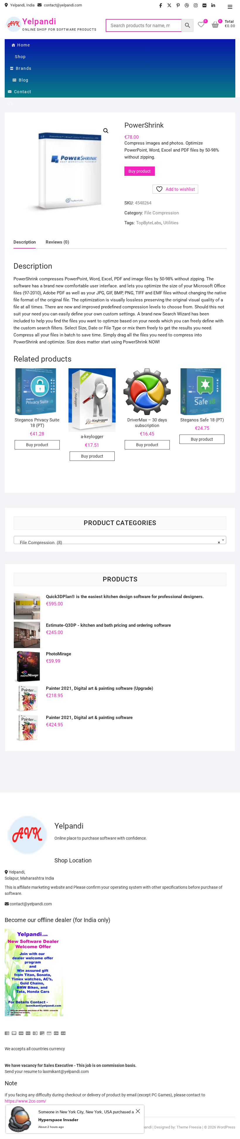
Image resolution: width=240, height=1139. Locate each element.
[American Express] (7, 1031)
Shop (20, 56)
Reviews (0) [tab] (57, 242)
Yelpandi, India (22, 5)
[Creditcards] (49, 1031)
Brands (23, 68)
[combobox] (120, 540)
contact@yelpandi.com (62, 5)
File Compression (161, 213)
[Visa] (21, 1031)
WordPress (226, 1127)
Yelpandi (39, 21)
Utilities (171, 222)
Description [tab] (24, 242)
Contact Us (19, 93)
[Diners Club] (35, 1031)
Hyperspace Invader (58, 1119)
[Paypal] (28, 1031)
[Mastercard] (14, 1031)
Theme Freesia (188, 1127)
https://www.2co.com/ (25, 1101)
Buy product (139, 171)
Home (23, 45)
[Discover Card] (42, 1031)
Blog (24, 80)
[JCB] (63, 1031)
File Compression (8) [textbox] (118, 542)
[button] (106, 131)
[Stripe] (56, 1031)
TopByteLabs (148, 222)
